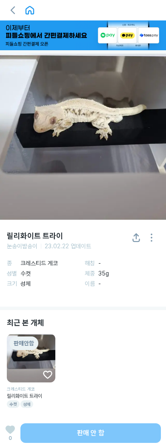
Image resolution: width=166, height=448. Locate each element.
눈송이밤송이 (22, 246)
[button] (12, 10)
